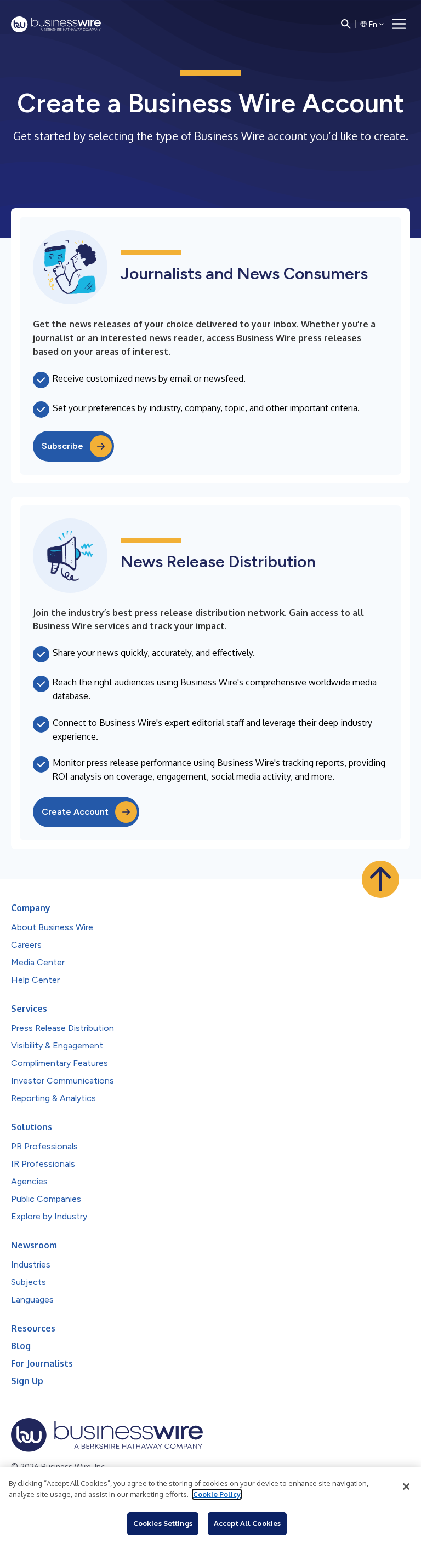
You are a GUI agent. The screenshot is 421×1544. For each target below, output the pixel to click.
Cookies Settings (162, 1523)
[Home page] (56, 24)
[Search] (346, 24)
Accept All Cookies (247, 1523)
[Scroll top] (380, 879)
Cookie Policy (217, 1494)
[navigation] (399, 24)
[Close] (406, 1486)
